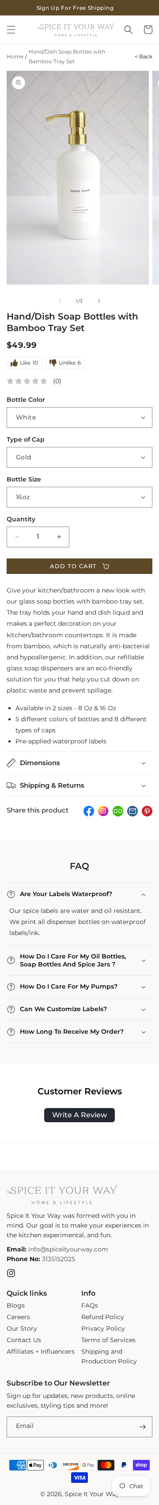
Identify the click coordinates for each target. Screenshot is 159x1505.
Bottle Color (26, 400)
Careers (18, 1317)
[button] (11, 29)
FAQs (89, 1305)
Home (15, 56)
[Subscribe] (142, 1426)
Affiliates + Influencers (41, 1351)
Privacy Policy (103, 1328)
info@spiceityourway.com (68, 1249)
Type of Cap (26, 439)
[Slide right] (99, 301)
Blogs (16, 1305)
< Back (143, 56)
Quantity (21, 519)
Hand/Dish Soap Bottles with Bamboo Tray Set (67, 56)
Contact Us (24, 1340)
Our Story (22, 1328)
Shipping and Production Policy (109, 1356)
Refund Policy (102, 1317)
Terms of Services (108, 1340)
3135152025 (58, 1259)
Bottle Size (24, 479)
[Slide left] (60, 301)
